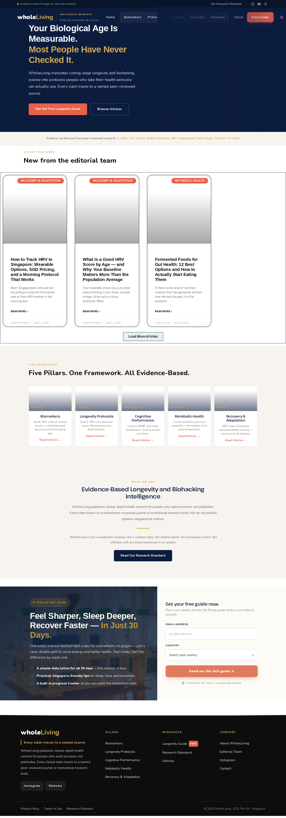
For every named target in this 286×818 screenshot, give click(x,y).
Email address (177, 624)
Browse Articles (109, 109)
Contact (225, 768)
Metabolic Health (118, 768)
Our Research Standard (226, 4)
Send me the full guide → (211, 671)
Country (172, 645)
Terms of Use (53, 809)
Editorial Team (231, 751)
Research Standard (177, 752)
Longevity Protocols (120, 751)
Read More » (19, 311)
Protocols (155, 17)
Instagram (32, 786)
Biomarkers (114, 743)
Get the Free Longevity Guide (57, 109)
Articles (168, 761)
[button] (143, 336)
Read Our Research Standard (143, 555)
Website (55, 786)
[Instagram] (253, 4)
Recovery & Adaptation (122, 777)
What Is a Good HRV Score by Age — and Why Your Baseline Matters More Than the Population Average (106, 269)
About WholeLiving (234, 743)
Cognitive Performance (122, 760)
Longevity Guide (179, 743)
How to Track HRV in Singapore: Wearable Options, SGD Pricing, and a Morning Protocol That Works (35, 269)
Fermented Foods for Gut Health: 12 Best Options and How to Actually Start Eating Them (176, 269)
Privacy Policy (30, 809)
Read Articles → (50, 440)
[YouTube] (259, 4)
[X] (266, 4)
